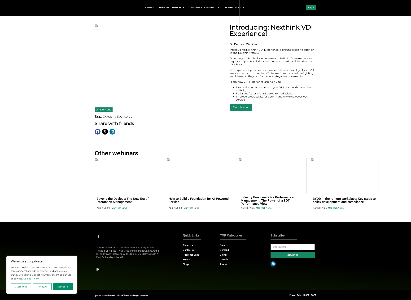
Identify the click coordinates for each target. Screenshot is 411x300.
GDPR (306, 295)
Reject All (42, 286)
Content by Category (203, 7)
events (149, 7)
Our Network (233, 7)
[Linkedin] (273, 263)
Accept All (63, 286)
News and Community (171, 7)
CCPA (313, 295)
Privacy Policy (296, 295)
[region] (41, 275)
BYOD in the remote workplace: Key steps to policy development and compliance (344, 200)
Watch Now (240, 107)
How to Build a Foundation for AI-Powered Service (199, 200)
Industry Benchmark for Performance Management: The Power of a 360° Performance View (267, 200)
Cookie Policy (31, 278)
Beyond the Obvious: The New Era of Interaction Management (122, 200)
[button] (98, 132)
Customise (21, 286)
